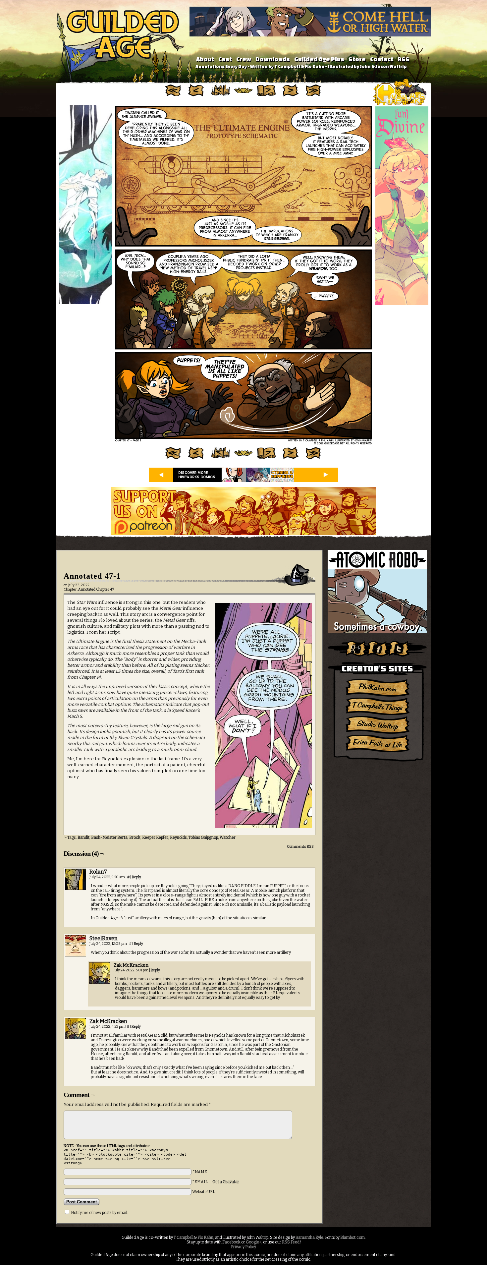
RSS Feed (290, 1242)
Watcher (228, 837)
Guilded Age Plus (319, 59)
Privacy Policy (243, 1246)
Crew (243, 59)
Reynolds (178, 837)
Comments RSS (300, 846)
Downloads (272, 59)
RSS (403, 59)
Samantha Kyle (309, 1237)
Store (357, 59)
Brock (134, 837)
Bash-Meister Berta (109, 837)
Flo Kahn (205, 1237)
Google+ (253, 1242)
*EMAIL (215, 1181)
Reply (136, 877)
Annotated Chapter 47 (96, 589)
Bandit (83, 837)
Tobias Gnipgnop (203, 837)
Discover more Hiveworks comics (196, 475)
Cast (225, 59)
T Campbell (183, 1237)
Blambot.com (352, 1237)
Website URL (203, 1191)
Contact (381, 59)
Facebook (231, 1242)
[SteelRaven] (75, 955)
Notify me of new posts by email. (99, 1212)
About (205, 59)
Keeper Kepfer (155, 837)
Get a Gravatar (225, 1181)
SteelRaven (103, 938)
